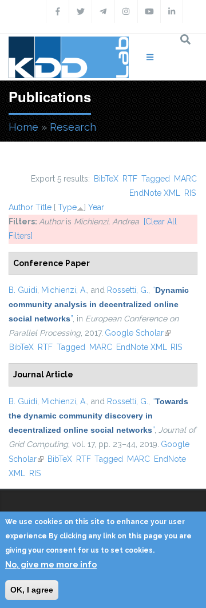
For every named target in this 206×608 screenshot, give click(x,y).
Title (43, 207)
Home (23, 127)
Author (21, 207)
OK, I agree (31, 589)
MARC (185, 178)
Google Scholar (138, 332)
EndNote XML (154, 193)
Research (73, 127)
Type (67, 207)
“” (99, 304)
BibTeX (106, 178)
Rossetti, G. (127, 290)
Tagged (155, 178)
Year (96, 207)
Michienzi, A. (64, 290)
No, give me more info (51, 564)
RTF (129, 178)
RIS (190, 193)
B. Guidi (23, 290)
